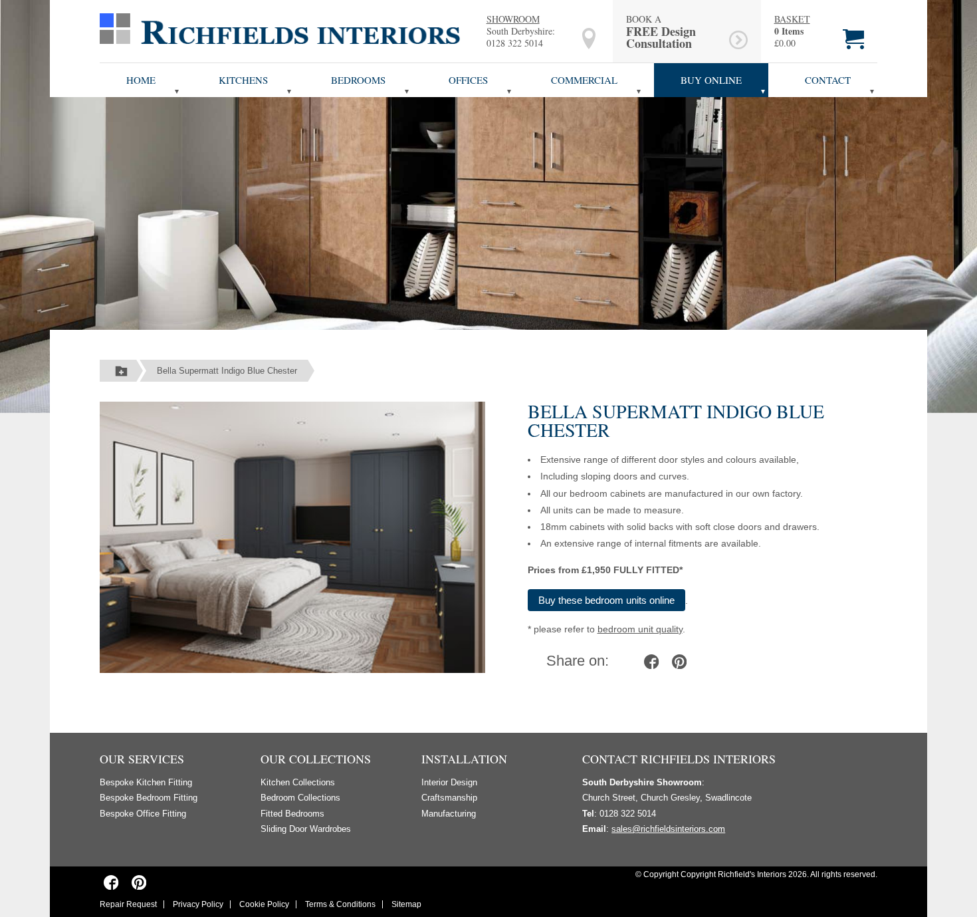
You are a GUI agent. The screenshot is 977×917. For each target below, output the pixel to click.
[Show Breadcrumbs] (121, 371)
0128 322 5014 (515, 43)
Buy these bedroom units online (606, 600)
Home (141, 79)
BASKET (792, 19)
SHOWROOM (513, 19)
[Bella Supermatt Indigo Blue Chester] (292, 536)
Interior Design (449, 782)
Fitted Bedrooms (292, 814)
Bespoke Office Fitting (143, 814)
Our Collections (316, 759)
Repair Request (128, 904)
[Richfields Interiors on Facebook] (111, 882)
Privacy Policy (198, 904)
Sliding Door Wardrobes (306, 829)
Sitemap (406, 904)
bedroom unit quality (640, 629)
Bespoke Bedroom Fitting (148, 798)
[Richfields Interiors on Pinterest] (138, 882)
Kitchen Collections (298, 782)
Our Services (142, 759)
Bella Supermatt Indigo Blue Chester (227, 371)
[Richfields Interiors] (280, 28)
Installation (464, 759)
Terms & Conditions (340, 904)
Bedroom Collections (300, 798)
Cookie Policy (264, 904)
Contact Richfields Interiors (679, 759)
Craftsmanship (449, 798)
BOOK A (661, 31)
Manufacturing (448, 814)
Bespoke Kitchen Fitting (146, 782)
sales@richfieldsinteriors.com (668, 829)
